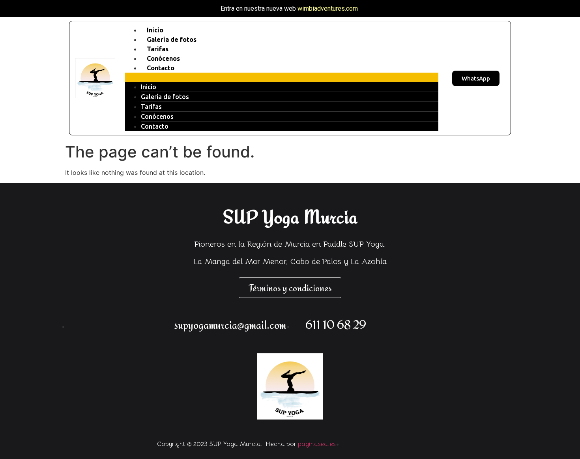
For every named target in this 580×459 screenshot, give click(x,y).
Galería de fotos (165, 96)
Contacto (160, 67)
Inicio (148, 86)
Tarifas (151, 106)
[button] (281, 77)
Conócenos (157, 116)
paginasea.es (316, 444)
